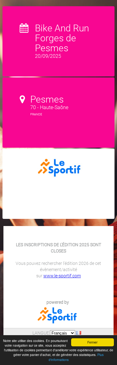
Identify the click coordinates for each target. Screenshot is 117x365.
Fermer (92, 342)
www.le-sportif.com (62, 275)
